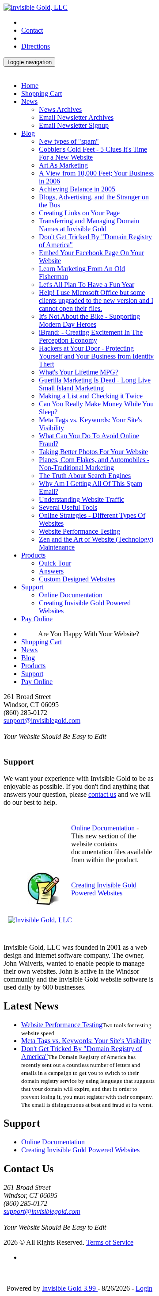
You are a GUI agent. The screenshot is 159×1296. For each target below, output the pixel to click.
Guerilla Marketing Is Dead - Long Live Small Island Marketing (95, 384)
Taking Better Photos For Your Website (93, 451)
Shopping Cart (41, 93)
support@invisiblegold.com (42, 720)
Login (144, 1288)
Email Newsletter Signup (74, 125)
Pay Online (37, 619)
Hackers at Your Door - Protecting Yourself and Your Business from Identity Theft (96, 356)
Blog (28, 133)
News (29, 101)
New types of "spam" (69, 141)
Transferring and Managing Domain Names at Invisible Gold (89, 225)
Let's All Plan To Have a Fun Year (86, 284)
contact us (102, 794)
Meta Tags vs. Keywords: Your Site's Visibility (86, 1040)
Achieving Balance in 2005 (77, 189)
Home (29, 85)
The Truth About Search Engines (85, 475)
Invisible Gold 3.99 (70, 1288)
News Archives (60, 109)
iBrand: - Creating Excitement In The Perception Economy (91, 336)
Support (32, 587)
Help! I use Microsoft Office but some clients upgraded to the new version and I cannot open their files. (96, 300)
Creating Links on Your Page (79, 213)
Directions (35, 46)
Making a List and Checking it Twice (91, 396)
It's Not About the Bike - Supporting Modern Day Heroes (89, 320)
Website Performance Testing (79, 531)
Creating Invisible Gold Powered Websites (103, 889)
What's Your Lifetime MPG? (78, 372)
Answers (51, 571)
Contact (32, 30)
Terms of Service (109, 1242)
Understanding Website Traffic (81, 499)
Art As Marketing (63, 165)
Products (33, 555)
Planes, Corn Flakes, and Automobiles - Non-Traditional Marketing (94, 463)
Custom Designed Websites (77, 579)
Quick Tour (55, 563)
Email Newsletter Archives (76, 117)
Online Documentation (70, 595)
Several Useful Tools (68, 507)
